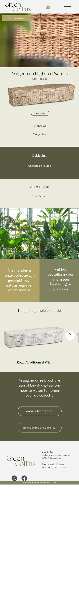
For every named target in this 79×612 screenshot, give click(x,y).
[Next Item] (70, 335)
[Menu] (67, 6)
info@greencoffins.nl (57, 467)
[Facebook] (24, 478)
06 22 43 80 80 (57, 464)
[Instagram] (14, 478)
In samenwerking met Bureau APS (39, 482)
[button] (48, 6)
